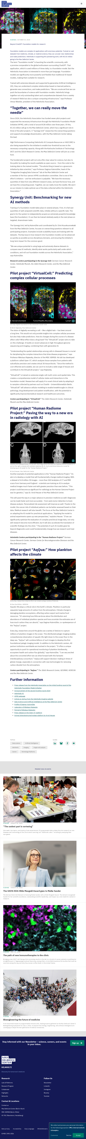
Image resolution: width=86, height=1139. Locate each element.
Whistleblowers (42, 1129)
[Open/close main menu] (81, 3)
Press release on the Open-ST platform (28, 713)
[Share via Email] (74, 743)
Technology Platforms (28, 752)
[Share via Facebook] (67, 743)
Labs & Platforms (7, 1083)
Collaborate (5, 1089)
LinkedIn (47, 1086)
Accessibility (17, 1129)
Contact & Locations (10, 1101)
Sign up (75, 1043)
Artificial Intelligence (31, 743)
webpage (19, 696)
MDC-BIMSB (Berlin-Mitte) (10, 1112)
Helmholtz (19, 693)
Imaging (26, 747)
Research (6, 1078)
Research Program (8, 1086)
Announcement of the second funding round (32, 691)
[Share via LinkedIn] (55, 743)
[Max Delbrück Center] (7, 6)
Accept (78, 1135)
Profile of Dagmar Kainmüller (24, 704)
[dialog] (67, 1131)
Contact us (5, 1105)
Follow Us (48, 1078)
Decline (68, 1135)
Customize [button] (54, 1135)
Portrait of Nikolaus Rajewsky (24, 710)
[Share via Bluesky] (61, 743)
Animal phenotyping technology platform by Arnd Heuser (34, 715)
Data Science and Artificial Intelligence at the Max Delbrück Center (38, 702)
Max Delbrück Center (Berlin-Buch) (13, 1109)
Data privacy (6, 1129)
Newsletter (47, 1083)
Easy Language (29, 1129)
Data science (16, 743)
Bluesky (46, 1093)
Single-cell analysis (39, 747)
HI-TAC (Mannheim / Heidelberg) (12, 1115)
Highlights (5, 1093)
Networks (5, 1096)
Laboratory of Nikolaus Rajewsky (26, 707)
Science (13, 40)
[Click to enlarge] (43, 303)
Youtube (46, 1096)
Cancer (14, 752)
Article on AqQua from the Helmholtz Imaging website (33, 699)
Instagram (47, 1089)
